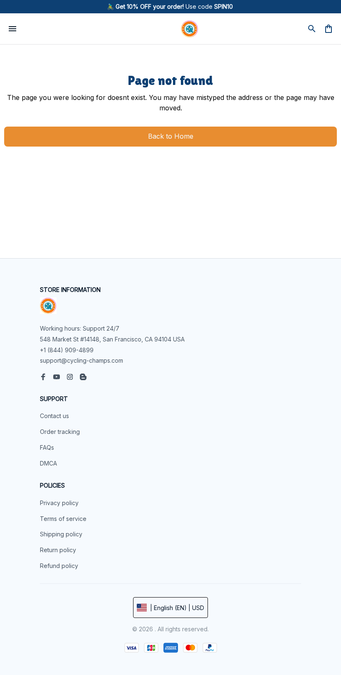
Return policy (58, 549)
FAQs (47, 447)
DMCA (48, 463)
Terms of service (63, 518)
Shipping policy (61, 534)
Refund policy (59, 565)
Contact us (54, 415)
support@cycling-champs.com (81, 360)
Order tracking (60, 431)
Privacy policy (59, 502)
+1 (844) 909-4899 (67, 350)
